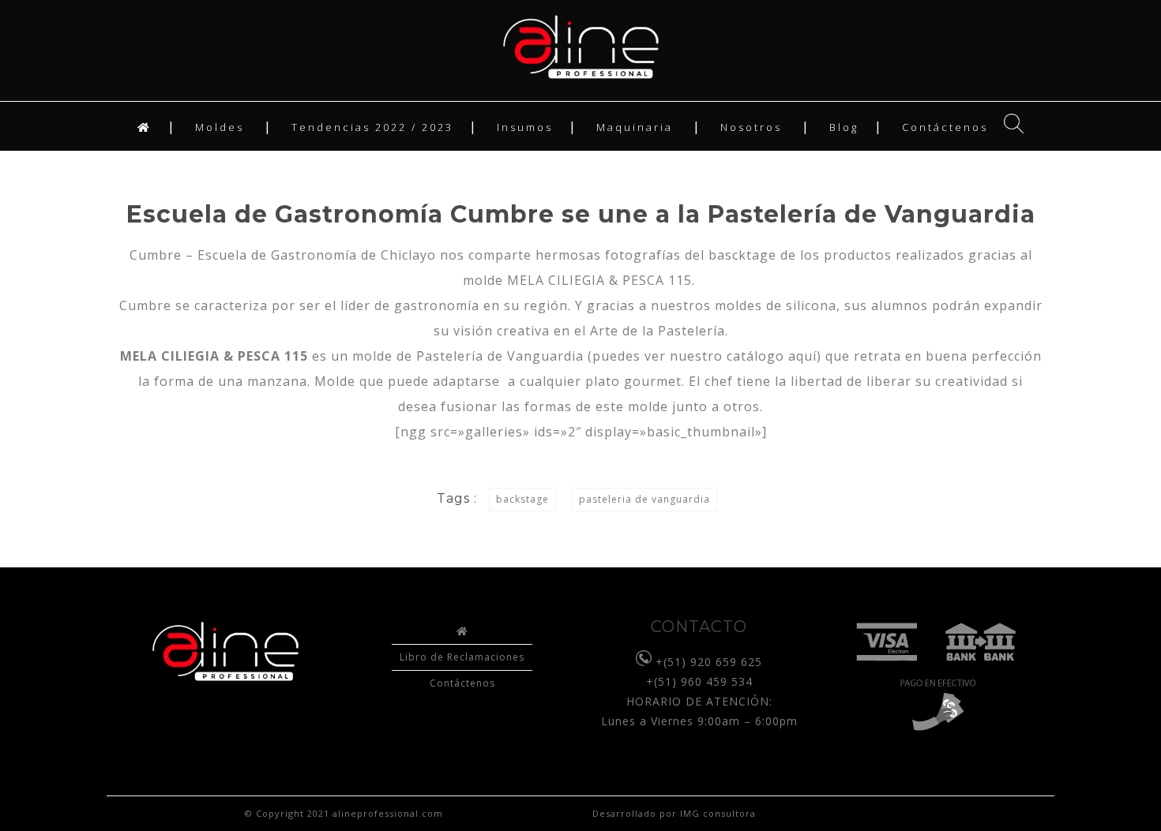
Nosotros (751, 127)
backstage (522, 499)
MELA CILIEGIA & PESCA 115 (599, 280)
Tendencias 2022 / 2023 (372, 127)
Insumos (525, 127)
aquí (802, 356)
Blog (844, 127)
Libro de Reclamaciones (462, 657)
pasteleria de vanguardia (644, 499)
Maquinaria (634, 127)
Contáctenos (945, 127)
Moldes (219, 127)
